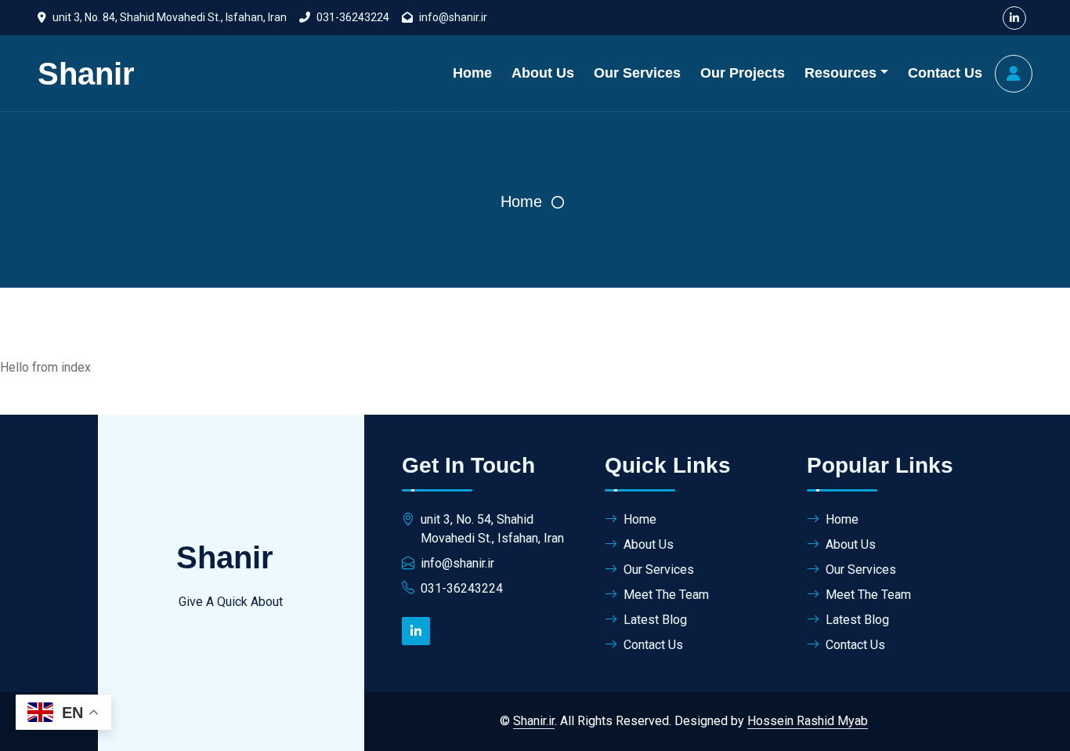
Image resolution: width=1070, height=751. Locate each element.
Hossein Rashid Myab (807, 720)
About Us (543, 73)
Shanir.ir (534, 720)
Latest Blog (655, 619)
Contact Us (945, 73)
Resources (840, 73)
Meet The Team (666, 594)
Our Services (637, 73)
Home (472, 73)
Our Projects (742, 73)
